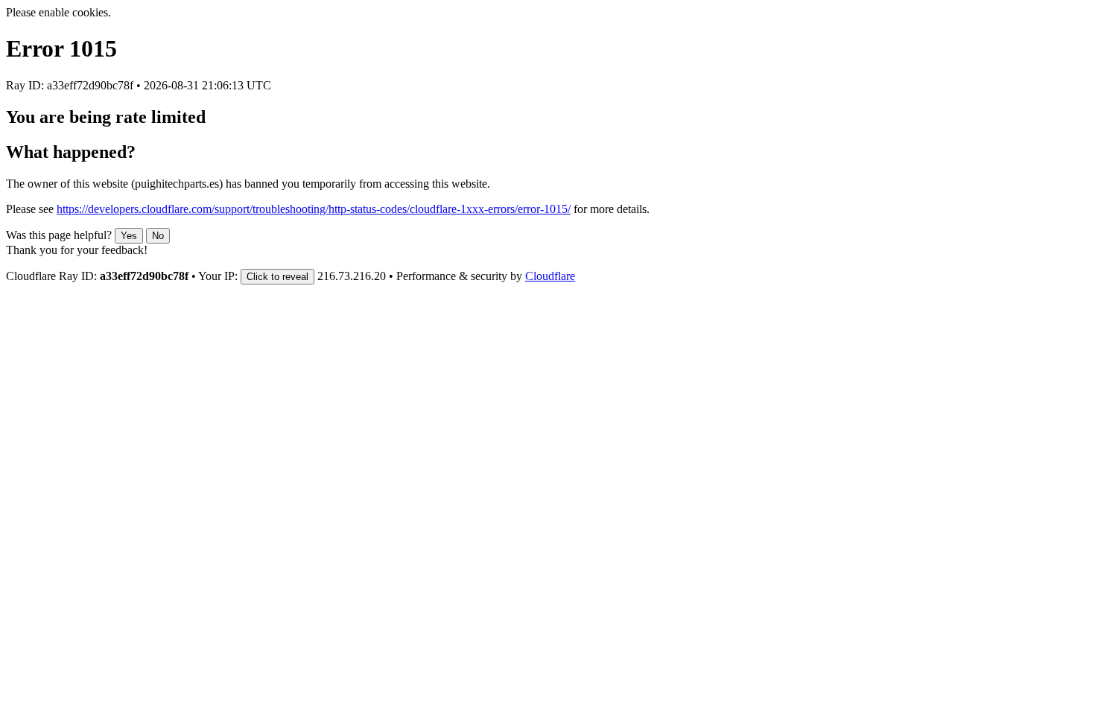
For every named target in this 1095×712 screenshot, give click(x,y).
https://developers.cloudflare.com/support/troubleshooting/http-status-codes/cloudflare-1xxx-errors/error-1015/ (314, 209)
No (158, 235)
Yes (129, 235)
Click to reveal (277, 276)
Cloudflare (550, 276)
